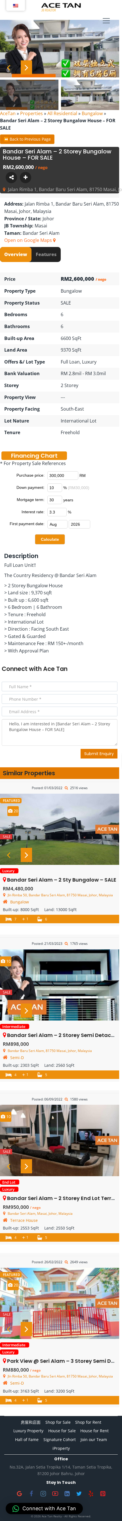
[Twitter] (79, 1493)
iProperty (61, 1448)
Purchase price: (30, 475)
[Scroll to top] (108, 1507)
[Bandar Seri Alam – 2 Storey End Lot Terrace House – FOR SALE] (59, 1140)
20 (15, 811)
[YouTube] (55, 1493)
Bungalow (92, 113)
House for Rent (94, 1430)
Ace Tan (55, 669)
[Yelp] (91, 1493)
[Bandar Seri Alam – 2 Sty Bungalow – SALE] (59, 829)
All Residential (62, 113)
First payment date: (27, 523)
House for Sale (62, 1430)
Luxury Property (28, 1430)
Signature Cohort (59, 1439)
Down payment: (30, 487)
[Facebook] (31, 1493)
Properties (31, 113)
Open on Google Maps (28, 240)
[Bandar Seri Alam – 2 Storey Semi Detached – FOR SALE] (59, 985)
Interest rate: (33, 512)
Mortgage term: (31, 499)
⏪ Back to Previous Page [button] (27, 139)
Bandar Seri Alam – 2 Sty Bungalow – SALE (61, 879)
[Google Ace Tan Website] (19, 1493)
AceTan (8, 113)
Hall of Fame (27, 1439)
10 (8, 961)
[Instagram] (43, 1493)
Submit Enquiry (99, 754)
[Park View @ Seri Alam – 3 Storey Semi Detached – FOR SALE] (59, 1303)
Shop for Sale (58, 1422)
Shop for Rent (88, 1422)
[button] (44, 1508)
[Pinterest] (103, 1493)
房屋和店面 (31, 1422)
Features (46, 254)
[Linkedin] (67, 1493)
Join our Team (94, 1439)
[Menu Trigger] (106, 21)
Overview (15, 254)
